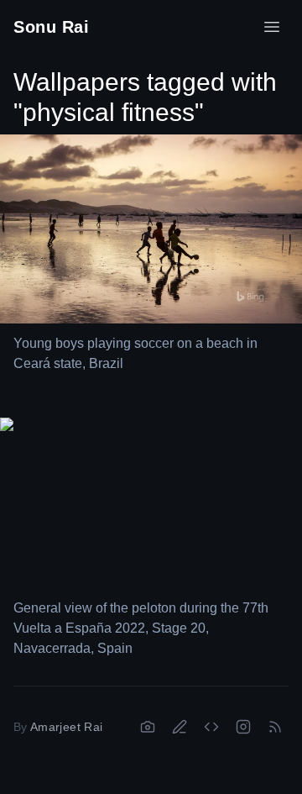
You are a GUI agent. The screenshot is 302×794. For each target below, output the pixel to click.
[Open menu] (272, 27)
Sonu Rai (51, 27)
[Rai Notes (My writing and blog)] (179, 726)
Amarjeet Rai (66, 727)
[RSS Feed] (275, 726)
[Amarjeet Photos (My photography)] (147, 726)
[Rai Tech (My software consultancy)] (211, 726)
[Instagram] (243, 726)
